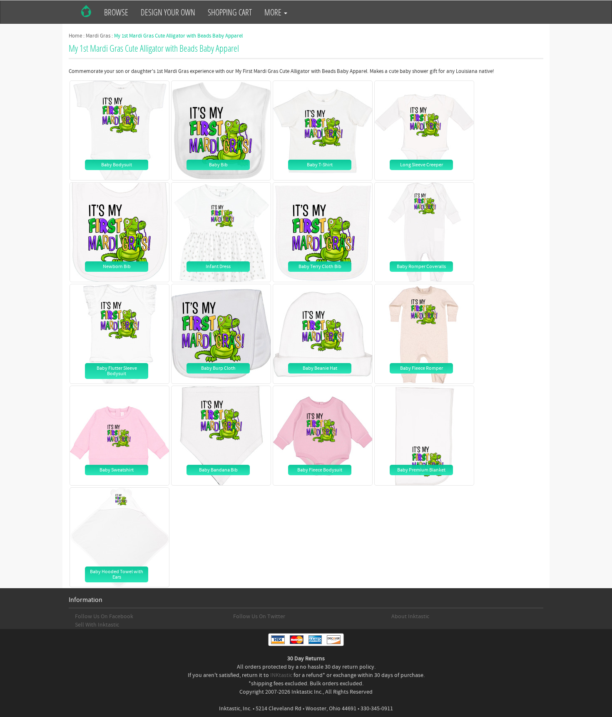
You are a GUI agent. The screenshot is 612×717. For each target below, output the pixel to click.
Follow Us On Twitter (259, 616)
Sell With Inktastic (97, 625)
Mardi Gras (98, 36)
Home (75, 36)
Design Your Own (168, 12)
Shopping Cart (230, 12)
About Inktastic (410, 616)
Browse (116, 12)
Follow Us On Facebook (104, 616)
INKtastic (281, 675)
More (273, 12)
